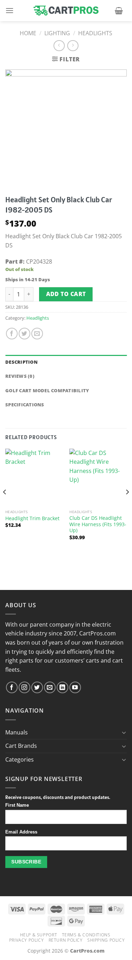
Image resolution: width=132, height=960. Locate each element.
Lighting (57, 33)
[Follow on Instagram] (24, 687)
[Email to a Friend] (37, 333)
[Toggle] (124, 732)
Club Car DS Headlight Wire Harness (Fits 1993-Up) (97, 524)
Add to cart (66, 294)
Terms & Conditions (86, 935)
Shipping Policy (106, 940)
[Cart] (119, 10)
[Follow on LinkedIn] (62, 687)
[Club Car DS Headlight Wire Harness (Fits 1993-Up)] (98, 477)
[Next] (127, 506)
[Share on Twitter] (24, 333)
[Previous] (4, 506)
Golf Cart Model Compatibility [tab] (47, 390)
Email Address (21, 832)
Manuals (16, 732)
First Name (17, 805)
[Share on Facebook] (12, 333)
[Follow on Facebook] (12, 687)
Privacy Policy (26, 940)
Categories (19, 759)
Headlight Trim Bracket (32, 518)
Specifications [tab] (24, 404)
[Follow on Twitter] (37, 687)
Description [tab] (21, 362)
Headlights (95, 33)
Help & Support (38, 935)
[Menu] (9, 10)
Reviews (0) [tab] (19, 376)
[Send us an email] (50, 687)
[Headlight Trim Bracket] (34, 477)
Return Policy (66, 940)
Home (28, 33)
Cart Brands (21, 746)
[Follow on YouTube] (75, 687)
